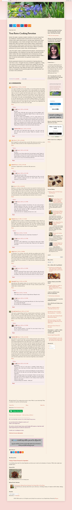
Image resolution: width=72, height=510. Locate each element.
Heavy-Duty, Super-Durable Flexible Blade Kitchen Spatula (55, 316)
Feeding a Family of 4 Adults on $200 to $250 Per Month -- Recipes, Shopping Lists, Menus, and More (55, 287)
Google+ (18, 25)
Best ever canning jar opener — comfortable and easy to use (54, 308)
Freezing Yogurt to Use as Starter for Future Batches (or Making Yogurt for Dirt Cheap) (57, 200)
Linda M (13, 87)
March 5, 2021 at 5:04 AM (20, 87)
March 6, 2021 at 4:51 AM (23, 311)
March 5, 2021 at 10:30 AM (22, 109)
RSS (29, 25)
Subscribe (55, 133)
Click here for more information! (16, 433)
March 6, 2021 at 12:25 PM (22, 325)
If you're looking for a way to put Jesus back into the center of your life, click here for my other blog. (55, 339)
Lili (15, 109)
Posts (50, 346)
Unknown (13, 219)
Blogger (56, 498)
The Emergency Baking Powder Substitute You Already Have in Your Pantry (57, 212)
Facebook (11, 25)
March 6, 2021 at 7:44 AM (21, 233)
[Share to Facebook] (25, 78)
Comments (51, 348)
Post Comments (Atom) (19, 407)
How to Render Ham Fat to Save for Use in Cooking (58, 223)
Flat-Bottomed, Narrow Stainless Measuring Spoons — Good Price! (54, 312)
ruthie (12, 251)
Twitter (14, 25)
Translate (17, 495)
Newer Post (11, 405)
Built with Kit (55, 109)
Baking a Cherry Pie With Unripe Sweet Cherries (55, 192)
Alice (12, 140)
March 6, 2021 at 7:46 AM (21, 292)
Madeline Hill (17, 128)
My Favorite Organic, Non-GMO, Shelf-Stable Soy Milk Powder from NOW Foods (55, 321)
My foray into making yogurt (57, 233)
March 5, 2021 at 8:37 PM (21, 281)
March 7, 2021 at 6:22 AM (23, 337)
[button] (55, 93)
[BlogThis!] (23, 78)
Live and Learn (14, 311)
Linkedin (22, 25)
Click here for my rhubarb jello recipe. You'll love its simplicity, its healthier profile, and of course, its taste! (56, 269)
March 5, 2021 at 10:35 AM (22, 173)
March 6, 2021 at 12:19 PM (22, 268)
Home (27, 405)
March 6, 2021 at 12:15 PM (22, 201)
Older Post (42, 405)
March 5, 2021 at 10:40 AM (19, 186)
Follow (49, 142)
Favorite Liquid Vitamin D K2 (54, 335)
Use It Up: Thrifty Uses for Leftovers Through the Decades (57, 244)
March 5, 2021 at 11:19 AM (21, 219)
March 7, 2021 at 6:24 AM (25, 128)
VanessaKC (13, 281)
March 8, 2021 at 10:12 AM (22, 363)
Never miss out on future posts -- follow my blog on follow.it (21, 415)
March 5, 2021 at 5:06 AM (19, 140)
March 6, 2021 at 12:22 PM (22, 298)
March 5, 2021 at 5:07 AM (20, 164)
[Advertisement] (27, 20)
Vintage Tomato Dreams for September (18, 460)
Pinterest (25, 25)
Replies (14, 107)
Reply (12, 104)
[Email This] (22, 78)
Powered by (53, 136)
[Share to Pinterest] (26, 78)
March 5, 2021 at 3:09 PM (19, 251)
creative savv (20, 6)
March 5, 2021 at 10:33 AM (22, 150)
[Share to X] (24, 78)
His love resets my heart (54, 35)
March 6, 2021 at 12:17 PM (22, 238)
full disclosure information (54, 296)
